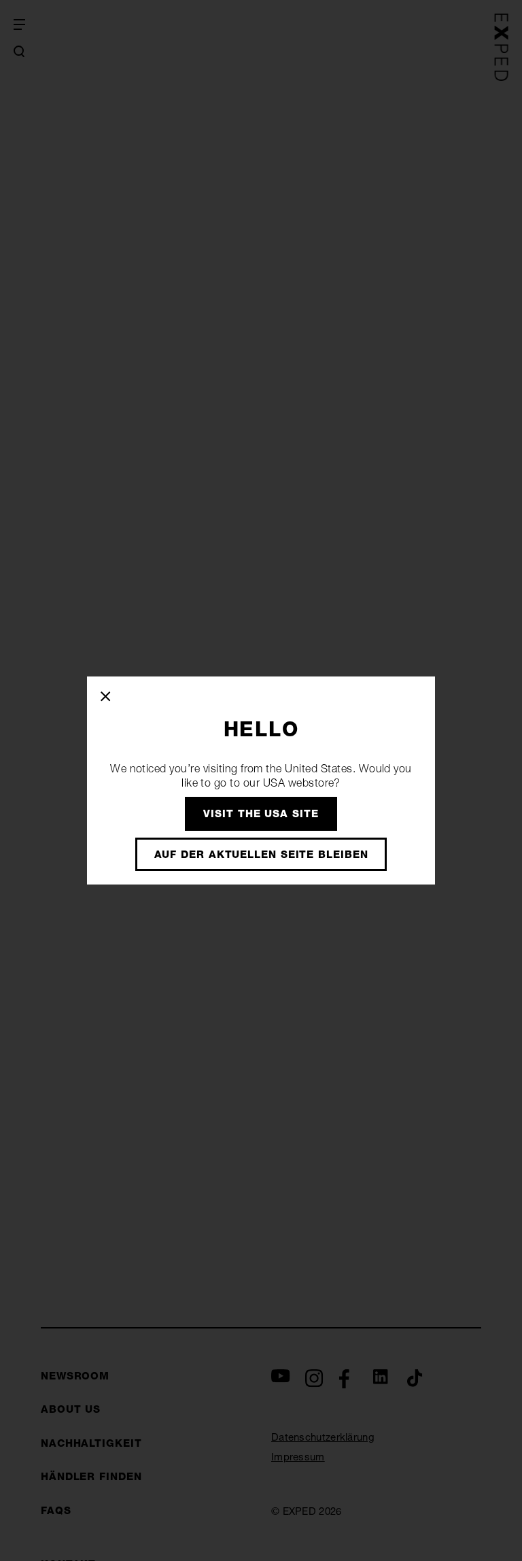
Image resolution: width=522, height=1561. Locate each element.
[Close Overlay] (106, 697)
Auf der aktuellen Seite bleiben (261, 854)
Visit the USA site (260, 813)
